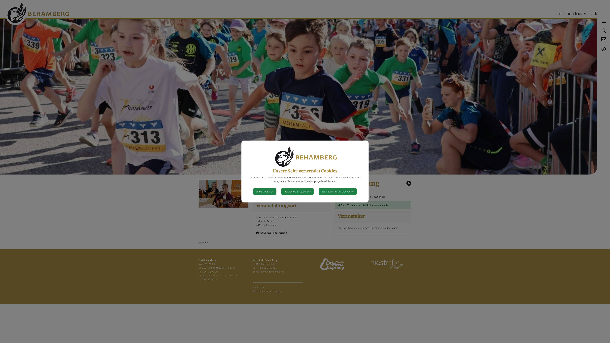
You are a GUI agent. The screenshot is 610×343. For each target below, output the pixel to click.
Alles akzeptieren (264, 191)
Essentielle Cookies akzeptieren (338, 191)
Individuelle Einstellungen (297, 191)
